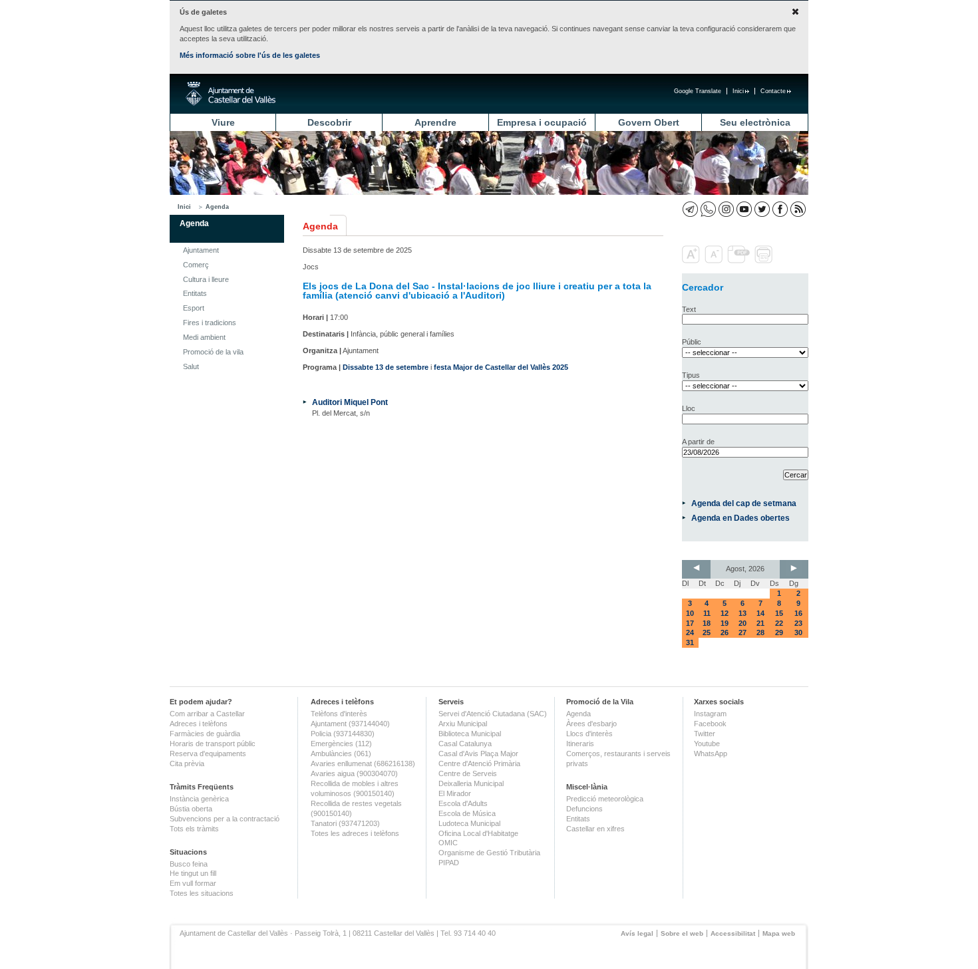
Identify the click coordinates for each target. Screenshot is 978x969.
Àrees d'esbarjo (591, 724)
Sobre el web (682, 933)
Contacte (773, 91)
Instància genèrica (199, 799)
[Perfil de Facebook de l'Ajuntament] (780, 209)
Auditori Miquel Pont (350, 402)
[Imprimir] (764, 261)
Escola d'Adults (463, 803)
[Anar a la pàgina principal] (230, 94)
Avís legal (637, 933)
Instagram (710, 714)
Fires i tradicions (209, 323)
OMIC (448, 843)
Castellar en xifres (595, 829)
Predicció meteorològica (604, 799)
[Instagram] (726, 209)
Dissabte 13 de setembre (385, 367)
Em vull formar (193, 883)
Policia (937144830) (343, 734)
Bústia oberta (191, 809)
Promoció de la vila (213, 352)
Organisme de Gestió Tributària (489, 853)
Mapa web (778, 933)
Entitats (195, 293)
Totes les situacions (202, 893)
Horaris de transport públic (212, 744)
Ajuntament (201, 250)
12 (725, 613)
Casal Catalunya (465, 744)
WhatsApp (710, 754)
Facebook (710, 724)
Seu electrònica (755, 122)
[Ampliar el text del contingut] (692, 261)
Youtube (707, 744)
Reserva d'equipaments (208, 754)
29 (779, 632)
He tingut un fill (193, 873)
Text (689, 309)
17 (690, 623)
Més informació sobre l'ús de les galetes (250, 55)
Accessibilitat (733, 933)
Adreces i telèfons (199, 724)
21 (760, 623)
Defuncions (584, 809)
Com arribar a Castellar (207, 714)
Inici (738, 91)
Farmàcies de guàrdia (205, 734)
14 (760, 613)
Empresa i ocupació (542, 122)
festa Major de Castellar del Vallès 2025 (501, 367)
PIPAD (448, 863)
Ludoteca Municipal (469, 823)
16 (798, 613)
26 (725, 632)
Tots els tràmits (194, 829)
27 (742, 632)
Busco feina (189, 864)
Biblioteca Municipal (469, 734)
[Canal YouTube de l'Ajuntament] (744, 209)
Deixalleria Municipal (471, 783)
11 (707, 613)
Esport (193, 308)
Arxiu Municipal (462, 724)
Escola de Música (467, 813)
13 (742, 613)
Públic (691, 342)
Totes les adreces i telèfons (355, 833)
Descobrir (329, 122)
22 (779, 623)
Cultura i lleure (206, 279)
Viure (223, 122)
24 (690, 632)
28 (760, 632)
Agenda (217, 207)
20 (742, 623)
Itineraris (580, 744)
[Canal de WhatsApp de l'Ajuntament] (708, 209)
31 (690, 642)
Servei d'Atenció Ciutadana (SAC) (492, 714)
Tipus (691, 375)
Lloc (688, 408)
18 (707, 623)
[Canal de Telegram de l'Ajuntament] (690, 209)
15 (779, 613)
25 (707, 632)
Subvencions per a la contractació (224, 819)
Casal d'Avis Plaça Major (478, 754)
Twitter (704, 734)
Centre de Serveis (467, 773)
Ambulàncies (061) (341, 754)
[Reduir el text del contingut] (715, 261)
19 (725, 623)
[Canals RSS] (798, 209)
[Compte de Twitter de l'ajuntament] (762, 209)
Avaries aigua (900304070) (354, 773)
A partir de (698, 442)
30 (798, 632)
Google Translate (697, 91)
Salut (191, 366)
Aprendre (435, 122)
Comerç (196, 265)
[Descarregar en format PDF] (739, 261)
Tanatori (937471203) (345, 823)
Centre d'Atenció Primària (479, 763)
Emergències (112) (341, 744)
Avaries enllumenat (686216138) (363, 763)
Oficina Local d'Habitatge (478, 833)
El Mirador (454, 793)
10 (690, 613)
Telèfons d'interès (339, 714)
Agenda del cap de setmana (743, 503)
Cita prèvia (187, 763)
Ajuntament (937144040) (350, 724)
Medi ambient (204, 337)
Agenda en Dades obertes (740, 517)
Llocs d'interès (589, 734)
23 (798, 623)
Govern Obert (648, 122)
